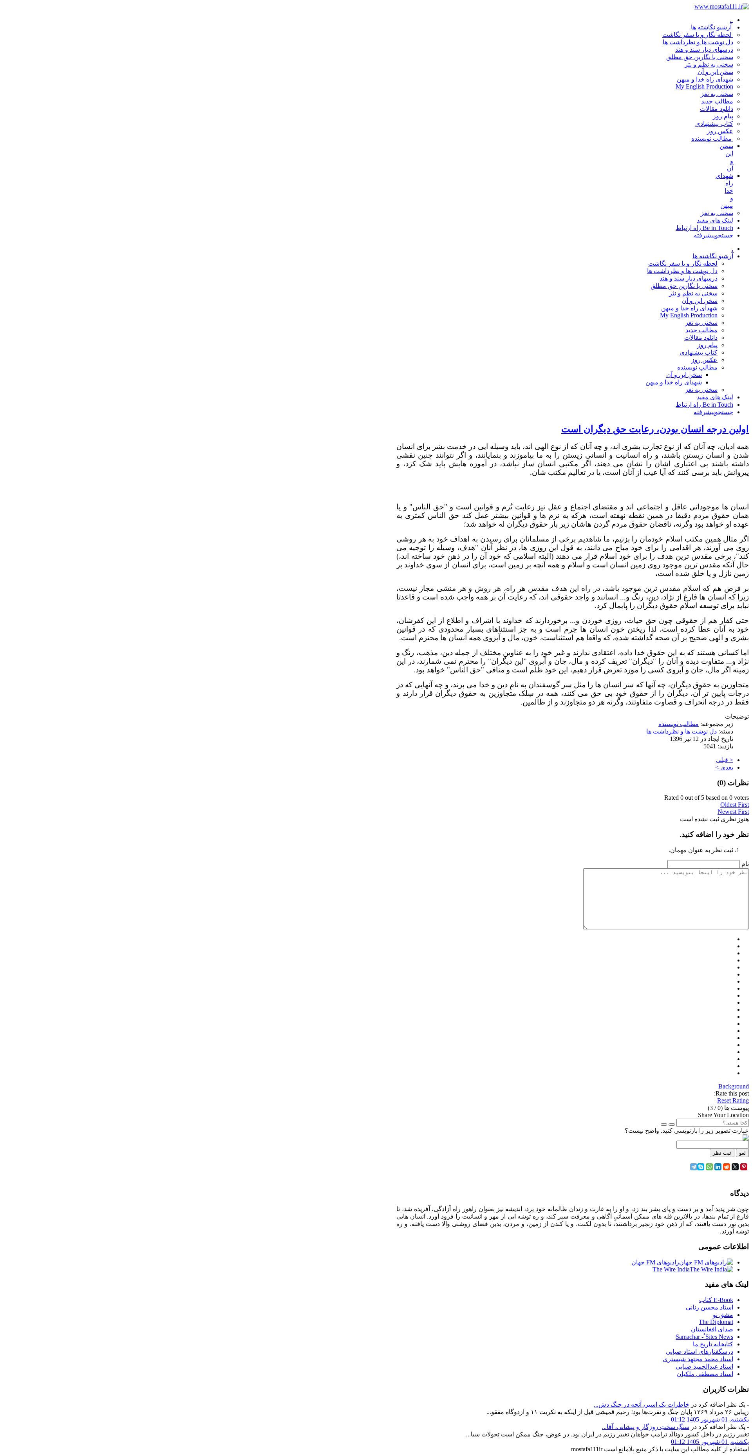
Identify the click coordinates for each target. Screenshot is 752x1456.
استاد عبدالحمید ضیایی (704, 1366)
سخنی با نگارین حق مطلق (684, 286)
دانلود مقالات (701, 337)
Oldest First (734, 804)
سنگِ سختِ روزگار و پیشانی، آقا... (645, 1426)
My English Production (689, 315)
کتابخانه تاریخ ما (713, 1344)
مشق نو (723, 1314)
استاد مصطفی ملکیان (705, 1374)
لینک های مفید (715, 397)
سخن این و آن (700, 300)
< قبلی (724, 760)
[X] (735, 1166)
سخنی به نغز (701, 322)
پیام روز (707, 345)
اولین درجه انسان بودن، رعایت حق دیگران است (655, 429)
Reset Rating (733, 1100)
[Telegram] (693, 1166)
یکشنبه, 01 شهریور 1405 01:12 (710, 1419)
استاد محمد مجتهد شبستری (698, 1359)
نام (745, 863)
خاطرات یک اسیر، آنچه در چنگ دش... (641, 1404)
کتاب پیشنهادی (699, 352)
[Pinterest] (743, 1166)
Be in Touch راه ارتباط (704, 404)
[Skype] (700, 1166)
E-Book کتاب (716, 1300)
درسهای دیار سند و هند (689, 278)
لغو (742, 1153)
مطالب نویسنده (697, 367)
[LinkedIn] (717, 1166)
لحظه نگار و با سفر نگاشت (683, 263)
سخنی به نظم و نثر (693, 293)
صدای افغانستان (712, 1329)
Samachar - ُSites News (704, 1336)
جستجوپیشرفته (713, 412)
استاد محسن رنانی (709, 1307)
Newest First (733, 811)
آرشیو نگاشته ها (712, 256)
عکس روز (704, 360)
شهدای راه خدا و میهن (689, 308)
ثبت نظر (722, 1153)
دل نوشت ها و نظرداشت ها (682, 271)
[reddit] (726, 1166)
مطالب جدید (701, 330)
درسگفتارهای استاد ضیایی (699, 1351)
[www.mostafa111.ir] (721, 6)
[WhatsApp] (709, 1166)
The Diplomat (716, 1321)
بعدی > (724, 767)
